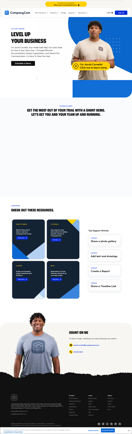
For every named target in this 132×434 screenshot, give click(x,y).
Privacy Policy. (18, 432)
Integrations (72, 406)
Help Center (92, 406)
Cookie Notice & (8, 432)
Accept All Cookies (108, 430)
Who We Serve (40, 13)
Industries (72, 404)
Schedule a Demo (23, 63)
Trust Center (111, 406)
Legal (109, 404)
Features (53, 13)
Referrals (72, 412)
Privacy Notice (41, 423)
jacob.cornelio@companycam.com (86, 345)
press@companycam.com (18, 414)
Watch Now (21, 238)
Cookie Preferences (16, 425)
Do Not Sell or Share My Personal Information (36, 425)
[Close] (129, 430)
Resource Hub (92, 398)
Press (109, 409)
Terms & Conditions (30, 423)
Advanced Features (75, 401)
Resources (82, 13)
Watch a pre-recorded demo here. (65, 5)
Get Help (55, 240)
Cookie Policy (51, 423)
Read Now (56, 279)
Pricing (63, 13)
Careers (110, 401)
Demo (90, 404)
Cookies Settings (93, 430)
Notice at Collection (55, 425)
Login (109, 12)
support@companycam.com (19, 411)
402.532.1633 (78, 352)
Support (71, 13)
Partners (90, 415)
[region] (66, 430)
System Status (73, 415)
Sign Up (121, 13)
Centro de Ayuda (93, 409)
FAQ (89, 412)
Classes (90, 401)
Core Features (73, 398)
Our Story (111, 398)
